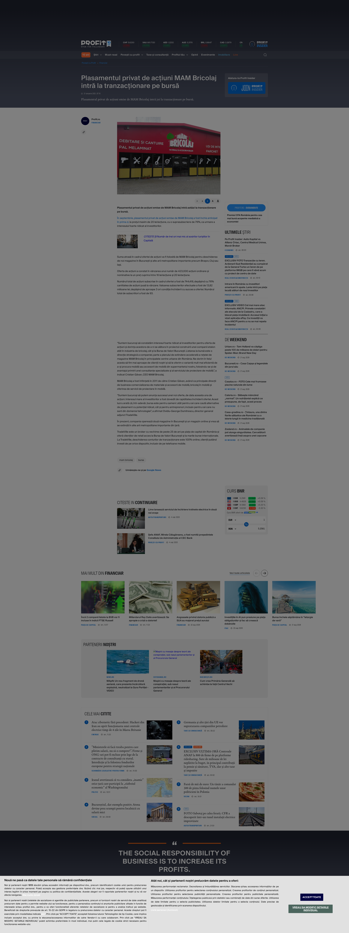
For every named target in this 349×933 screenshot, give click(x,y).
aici (43, 914)
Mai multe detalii (31, 895)
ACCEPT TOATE (312, 897)
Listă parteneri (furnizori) (164, 910)
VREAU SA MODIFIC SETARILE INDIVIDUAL (310, 908)
